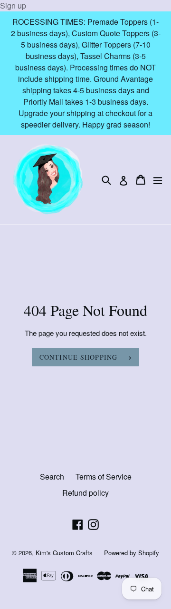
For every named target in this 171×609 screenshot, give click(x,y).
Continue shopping (78, 357)
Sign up (13, 5)
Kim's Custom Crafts (64, 552)
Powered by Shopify (131, 552)
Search (52, 476)
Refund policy (85, 492)
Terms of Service (104, 476)
